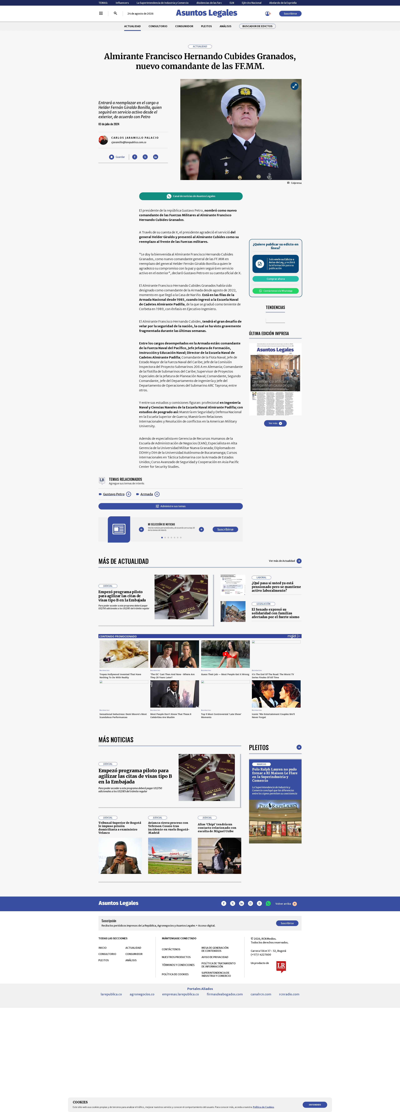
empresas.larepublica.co (180, 994)
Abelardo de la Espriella (283, 2)
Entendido (315, 1105)
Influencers (122, 2)
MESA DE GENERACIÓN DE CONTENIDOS (215, 949)
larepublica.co (111, 994)
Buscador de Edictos (257, 26)
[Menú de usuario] (267, 13)
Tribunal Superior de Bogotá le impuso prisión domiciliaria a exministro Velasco (119, 828)
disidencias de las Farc (209, 2)
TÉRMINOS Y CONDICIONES (178, 964)
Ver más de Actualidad (282, 560)
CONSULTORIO (158, 26)
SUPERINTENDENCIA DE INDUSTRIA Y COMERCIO (216, 974)
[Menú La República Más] (100, 14)
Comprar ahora (276, 278)
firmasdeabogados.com (225, 994)
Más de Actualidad (123, 561)
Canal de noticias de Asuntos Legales (194, 196)
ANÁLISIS (225, 26)
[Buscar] (115, 14)
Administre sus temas (173, 506)
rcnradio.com (289, 994)
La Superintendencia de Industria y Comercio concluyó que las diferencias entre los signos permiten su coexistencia (274, 790)
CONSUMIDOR (184, 26)
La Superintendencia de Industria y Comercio (163, 2)
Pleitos (259, 747)
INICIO (102, 947)
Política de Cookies (263, 1107)
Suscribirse (290, 13)
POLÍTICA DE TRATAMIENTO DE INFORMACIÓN (219, 965)
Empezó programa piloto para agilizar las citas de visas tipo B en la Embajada (122, 596)
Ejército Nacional (251, 2)
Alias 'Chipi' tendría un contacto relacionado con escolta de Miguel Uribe (217, 828)
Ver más (273, 423)
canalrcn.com (261, 994)
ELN (232, 2)
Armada (146, 494)
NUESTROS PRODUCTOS (176, 957)
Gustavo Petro (114, 494)
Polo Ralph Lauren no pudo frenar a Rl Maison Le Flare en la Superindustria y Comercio (275, 775)
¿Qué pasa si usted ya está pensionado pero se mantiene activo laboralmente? (276, 587)
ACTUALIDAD (132, 26)
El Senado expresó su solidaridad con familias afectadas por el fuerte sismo (275, 613)
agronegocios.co (142, 994)
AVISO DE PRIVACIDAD (215, 957)
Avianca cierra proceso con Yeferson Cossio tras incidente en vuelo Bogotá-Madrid (169, 828)
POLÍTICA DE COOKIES (175, 974)
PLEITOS (206, 26)
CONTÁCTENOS (171, 949)
